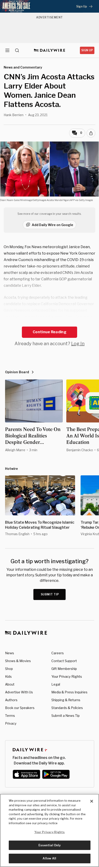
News (9, 653)
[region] (49, 830)
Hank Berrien (13, 115)
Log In (77, 343)
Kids (8, 676)
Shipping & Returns (65, 700)
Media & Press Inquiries (69, 692)
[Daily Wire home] (49, 50)
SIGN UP (87, 50)
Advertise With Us (19, 692)
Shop (9, 669)
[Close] (92, 801)
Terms (10, 716)
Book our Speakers (20, 708)
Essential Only (49, 845)
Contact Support (64, 661)
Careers (57, 653)
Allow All (49, 858)
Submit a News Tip (65, 716)
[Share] (91, 133)
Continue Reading (49, 332)
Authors (11, 700)
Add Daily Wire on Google (52, 225)
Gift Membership (64, 669)
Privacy (10, 723)
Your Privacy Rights (66, 677)
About (10, 684)
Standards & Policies (67, 708)
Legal (55, 684)
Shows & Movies (18, 661)
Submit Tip (50, 594)
